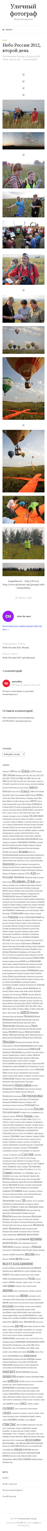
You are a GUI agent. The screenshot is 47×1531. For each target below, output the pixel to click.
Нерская (5, 1055)
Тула (39, 1169)
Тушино (8, 1172)
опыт (19, 1352)
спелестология (32, 1408)
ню (32, 1344)
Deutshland (40, 784)
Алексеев (21, 830)
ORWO (33, 800)
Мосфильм (29, 1042)
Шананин (33, 1206)
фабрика (6, 1436)
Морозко (38, 1037)
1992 (11, 781)
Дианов (32, 913)
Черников (7, 1204)
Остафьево (27, 1076)
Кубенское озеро (38, 979)
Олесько (16, 1073)
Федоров (18, 1179)
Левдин (16, 991)
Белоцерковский (23, 855)
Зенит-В (7, 936)
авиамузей (12, 1234)
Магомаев (13, 1016)
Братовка (39, 860)
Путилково (34, 1099)
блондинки (16, 1250)
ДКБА (4, 910)
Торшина (25, 1166)
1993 (15, 781)
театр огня (38, 1424)
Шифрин (25, 1213)
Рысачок (12, 1116)
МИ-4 (40, 1006)
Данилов (10, 910)
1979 (17, 778)
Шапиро (41, 1207)
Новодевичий (8, 1063)
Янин (35, 1228)
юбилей (34, 1459)
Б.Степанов (39, 842)
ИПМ (23, 943)
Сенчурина (29, 1127)
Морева (32, 1037)
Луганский (7, 1000)
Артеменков (31, 838)
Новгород (26, 1060)
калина (21, 1306)
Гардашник (6, 899)
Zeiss (33, 813)
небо (41, 1341)
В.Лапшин (23, 870)
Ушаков (33, 1176)
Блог (5, 40)
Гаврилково (22, 893)
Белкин (23, 851)
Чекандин (40, 1201)
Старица (15, 1148)
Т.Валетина (37, 1155)
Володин (38, 891)
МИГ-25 (34, 1009)
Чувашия (21, 1207)
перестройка (22, 1362)
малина (10, 1329)
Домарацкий (12, 920)
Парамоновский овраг (18, 1081)
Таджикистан (7, 1161)
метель (38, 1332)
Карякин (11, 961)
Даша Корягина (34, 910)
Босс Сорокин (30, 860)
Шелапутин (36, 1210)
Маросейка (27, 1022)
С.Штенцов (23, 1119)
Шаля (26, 1207)
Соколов (32, 1139)
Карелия (5, 961)
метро (5, 1335)
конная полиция (8, 1315)
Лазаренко (19, 988)
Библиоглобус (39, 855)
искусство (13, 1302)
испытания (39, 1302)
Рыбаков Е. (6, 1116)
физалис (34, 1436)
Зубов (17, 940)
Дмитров (12, 916)
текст (4, 1428)
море (23, 1338)
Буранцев (5, 867)
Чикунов (6, 1207)
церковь (27, 1449)
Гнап (11, 902)
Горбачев (33, 902)
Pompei (29, 804)
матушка (5, 1332)
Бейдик (5, 852)
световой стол (31, 1394)
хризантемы (37, 1446)
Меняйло (13, 1031)
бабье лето (33, 1243)
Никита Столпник (26, 1055)
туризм (33, 1431)
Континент (23, 970)
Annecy (33, 781)
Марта (33, 1022)
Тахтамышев (28, 1161)
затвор (5, 1296)
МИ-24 (10, 1009)
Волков (18, 891)
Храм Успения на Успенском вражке (22, 1197)
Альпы (41, 830)
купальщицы (32, 1318)
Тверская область (10, 1163)
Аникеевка (37, 836)
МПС (18, 1013)
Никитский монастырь (13, 1058)
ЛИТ (9, 987)
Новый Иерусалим (10, 1066)
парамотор (8, 1359)
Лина (25, 994)
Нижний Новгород (14, 1055)
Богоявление (19, 858)
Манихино (8, 1019)
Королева (26, 973)
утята (41, 1433)
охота (5, 1356)
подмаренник (7, 1367)
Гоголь (28, 902)
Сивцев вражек (38, 1133)
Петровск (39, 1089)
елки (5, 1285)
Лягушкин (17, 1003)
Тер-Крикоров (21, 1163)
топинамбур (26, 1428)
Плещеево (8, 1096)
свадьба (22, 1394)
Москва (9, 1041)
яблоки (40, 1459)
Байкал (20, 845)
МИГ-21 (22, 1009)
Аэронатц (22, 842)
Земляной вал (34, 934)
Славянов (6, 1139)
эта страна (24, 1458)
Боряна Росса (21, 860)
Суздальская (12, 1155)
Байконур (32, 845)
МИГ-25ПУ (40, 1009)
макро (5, 1329)
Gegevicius (39, 791)
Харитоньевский (36, 1185)
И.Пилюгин (27, 940)
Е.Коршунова (36, 923)
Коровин (19, 973)
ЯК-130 (30, 1225)
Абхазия (33, 824)
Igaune (33, 795)
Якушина (23, 1228)
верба (12, 1254)
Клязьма (12, 967)
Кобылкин (23, 967)
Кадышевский (19, 955)
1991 (8, 781)
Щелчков (6, 1219)
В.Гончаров (28, 867)
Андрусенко (29, 836)
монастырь (9, 1338)
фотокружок (7, 1446)
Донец (34, 920)
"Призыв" (5, 771)
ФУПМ (6, 1178)
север (33, 1397)
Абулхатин (26, 824)
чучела (18, 1456)
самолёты (13, 1393)
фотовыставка (20, 1440)
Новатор (20, 1060)
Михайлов (18, 1037)
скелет (30, 1399)
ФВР (38, 1176)
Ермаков (25, 928)
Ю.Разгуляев (8, 1225)
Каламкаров (33, 955)
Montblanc (30, 798)
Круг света (11, 979)
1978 (13, 778)
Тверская (36, 1161)
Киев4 (28, 961)
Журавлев (18, 931)
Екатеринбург (35, 926)
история (8, 1306)
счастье (9, 1424)
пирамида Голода (19, 1365)
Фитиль (21, 1182)
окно (32, 1347)
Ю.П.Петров (38, 1222)
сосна (16, 1408)
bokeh (6, 784)
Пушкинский (7, 1102)
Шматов (7, 1215)
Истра (5, 951)
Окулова (10, 1073)
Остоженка (35, 1076)
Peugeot (19, 804)
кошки (40, 1315)
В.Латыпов (31, 870)
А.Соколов (6, 822)
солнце (8, 1408)
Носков (41, 1066)
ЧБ (24, 1200)
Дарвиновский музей (22, 910)
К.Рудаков (32, 952)
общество (7, 1348)
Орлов (15, 1076)
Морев (26, 1037)
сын (17, 1424)
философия (40, 1436)
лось (41, 1322)
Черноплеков (18, 1204)
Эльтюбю (36, 1219)
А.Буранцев (12, 816)
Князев (17, 967)
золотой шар (7, 1299)
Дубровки (11, 923)
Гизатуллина (29, 899)
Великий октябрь (24, 885)
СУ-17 (39, 1119)
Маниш (18, 1019)
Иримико (33, 949)
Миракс (6, 1035)
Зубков (13, 940)
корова (20, 1315)
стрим (5, 1420)
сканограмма (17, 1399)
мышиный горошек (9, 1342)
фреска (25, 1446)
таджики (23, 1424)
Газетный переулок (33, 893)
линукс (20, 1322)
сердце (10, 1399)
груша (32, 1274)
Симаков (28, 1136)
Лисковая (31, 994)
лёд (40, 1326)
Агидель (17, 827)
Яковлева (14, 1228)
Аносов (6, 839)
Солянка (5, 1142)
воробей (17, 1268)
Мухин (16, 1046)
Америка (17, 833)
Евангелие (14, 926)
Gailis (32, 791)
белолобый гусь (27, 1247)
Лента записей (10, 1484)
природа (9, 1376)
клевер (14, 1312)
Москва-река (20, 1042)
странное (38, 1416)
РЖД (34, 1102)
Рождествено (19, 1109)
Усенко (16, 1176)
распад (14, 1384)
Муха (12, 1046)
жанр (11, 1285)
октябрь (5, 1352)
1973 (42, 775)
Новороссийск (27, 1063)
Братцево (9, 863)
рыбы (28, 1391)
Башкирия (36, 848)
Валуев (35, 877)
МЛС (14, 1013)
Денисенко (17, 913)
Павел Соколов (26, 1079)
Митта (27, 1035)
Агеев (12, 827)
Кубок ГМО (6, 982)
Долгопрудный (33, 917)
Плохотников (17, 1096)
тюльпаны (7, 1433)
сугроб (26, 1420)
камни (32, 1306)
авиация (21, 1234)
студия (20, 1419)
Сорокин (12, 1142)
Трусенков (28, 1169)
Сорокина (19, 1142)
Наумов (24, 1052)
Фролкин (13, 1184)
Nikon (4, 801)
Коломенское (8, 970)
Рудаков (23, 1112)
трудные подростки (17, 1431)
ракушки (5, 1384)
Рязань (21, 597)
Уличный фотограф (23, 10)
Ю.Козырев (23, 1222)
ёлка (11, 1462)
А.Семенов (38, 819)
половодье (32, 1367)
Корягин (38, 973)
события (36, 1403)
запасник (38, 1291)
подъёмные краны (19, 1367)
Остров (41, 1076)
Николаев (35, 1058)
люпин (26, 1326)
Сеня (35, 1127)
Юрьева (25, 1225)
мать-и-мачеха (15, 1332)
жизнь (8, 1290)
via (18, 813)
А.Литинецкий (7, 819)
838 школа (19, 775)
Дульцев (17, 923)
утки (37, 1433)
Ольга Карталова (33, 1073)
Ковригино (31, 967)
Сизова (22, 1136)
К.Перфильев (22, 952)
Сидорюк (15, 1136)
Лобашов (7, 997)
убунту (14, 1433)
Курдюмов (7, 985)
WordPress (21, 1523)
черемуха (20, 1452)
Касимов (17, 961)
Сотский (33, 1142)
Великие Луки (23, 881)
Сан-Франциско (38, 1122)
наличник (20, 1341)
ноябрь (28, 1345)
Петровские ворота (9, 1092)
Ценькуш (18, 1201)
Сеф (24, 1133)
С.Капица (36, 1116)
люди (18, 1325)
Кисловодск (24, 964)
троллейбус (6, 1431)
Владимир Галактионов (15, 888)
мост (27, 1338)
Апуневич (13, 839)
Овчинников (6, 1069)
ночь (24, 1345)
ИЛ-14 (41, 940)
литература (29, 1321)
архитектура (10, 1242)
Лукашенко (22, 1000)
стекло (36, 1413)
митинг (20, 1335)
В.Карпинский (15, 870)
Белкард (15, 852)
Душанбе (24, 923)
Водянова (27, 888)
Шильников (16, 1213)
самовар (5, 1394)
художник (7, 1449)
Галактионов (9, 896)
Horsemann (20, 795)
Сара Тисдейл (8, 1125)
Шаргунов (29, 1210)
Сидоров (6, 1136)
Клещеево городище (35, 964)
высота (17, 1270)
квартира (28, 1309)
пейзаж (30, 1358)
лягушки (35, 1326)
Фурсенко (21, 1185)
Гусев (32, 907)
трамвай (34, 1428)
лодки (38, 1322)
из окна (28, 1299)
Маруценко (9, 1025)
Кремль (5, 979)
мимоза (14, 1335)
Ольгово (5, 1076)
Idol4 (27, 795)
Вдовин (9, 882)
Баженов (14, 845)
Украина (29, 1173)
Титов (35, 1163)
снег (23, 1403)
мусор (36, 1338)
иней (5, 1302)
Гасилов (12, 899)
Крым (17, 979)
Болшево (32, 858)
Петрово (32, 1089)
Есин (37, 928)
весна (29, 1253)
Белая (11, 852)
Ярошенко (36, 1231)
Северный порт (19, 1125)
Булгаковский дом (34, 864)
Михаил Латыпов (8, 1037)
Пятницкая (29, 1102)
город (6, 1274)
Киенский (35, 961)
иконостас (36, 1299)
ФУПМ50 (12, 1179)
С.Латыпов (7, 1119)
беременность (7, 1250)
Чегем (35, 1201)
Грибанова (41, 904)
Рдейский (30, 1105)
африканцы (26, 1243)
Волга (5, 890)
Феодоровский (33, 1179)
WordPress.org (9, 1496)
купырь (41, 1318)
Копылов (41, 970)
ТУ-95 (14, 1158)
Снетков (26, 1139)
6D (12, 770)
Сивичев (29, 1133)
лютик (30, 1326)
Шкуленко (31, 1213)
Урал (11, 1176)
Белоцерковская (10, 855)
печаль (30, 1361)
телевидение (11, 1428)
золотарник (32, 1296)
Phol (23, 804)
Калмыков (14, 957)
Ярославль (14, 1231)
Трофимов (7, 1169)
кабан (16, 1306)
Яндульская (30, 1228)
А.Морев (22, 819)
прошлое (20, 1376)
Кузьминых (15, 982)
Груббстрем (7, 907)
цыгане (13, 1453)
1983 (29, 778)
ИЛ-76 (9, 943)
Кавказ (12, 955)
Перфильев (8, 1088)
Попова (21, 1099)
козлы (29, 1312)
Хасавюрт (6, 1187)
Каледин (40, 955)
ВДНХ (27, 873)
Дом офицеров (26, 920)
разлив (39, 1381)
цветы (18, 1449)
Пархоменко (29, 1081)
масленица (27, 1329)
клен (19, 1312)
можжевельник (27, 1335)
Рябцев (19, 1116)
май (42, 1326)
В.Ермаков (36, 867)
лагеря (5, 1322)
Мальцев (29, 1016)
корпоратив (28, 1315)
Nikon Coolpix (13, 801)
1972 (38, 775)
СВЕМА (29, 1119)
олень (10, 1352)
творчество (31, 1424)
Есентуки (33, 928)
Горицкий (40, 902)
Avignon (39, 781)
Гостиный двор (26, 904)
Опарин (10, 1076)
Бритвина (25, 864)
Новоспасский (38, 1063)
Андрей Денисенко (16, 836)
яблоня (6, 1462)
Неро (41, 1052)
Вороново (7, 893)
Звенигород (16, 934)
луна (8, 1326)
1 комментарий (30, 59)
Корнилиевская (12, 973)
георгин (26, 1271)
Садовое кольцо (20, 1122)
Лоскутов (37, 997)
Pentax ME (11, 804)
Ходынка (16, 1190)
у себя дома (30, 1433)
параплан (16, 1359)
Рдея (37, 1105)
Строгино (15, 1150)
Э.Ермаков (13, 1219)
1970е (34, 775)
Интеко (17, 949)
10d (19, 771)
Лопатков (15, 997)
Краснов (30, 976)
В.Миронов (39, 870)
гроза (27, 1274)
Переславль (23, 1085)
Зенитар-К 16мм (17, 937)
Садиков (11, 1122)
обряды (37, 1345)
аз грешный (22, 1238)
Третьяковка (34, 1166)
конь (15, 1315)
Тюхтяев (17, 1172)
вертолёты (20, 1254)
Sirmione (19, 810)
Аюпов (32, 842)
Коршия (31, 973)
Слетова (12, 1139)
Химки (17, 1187)
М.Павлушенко (7, 1006)
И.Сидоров (35, 940)
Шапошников (18, 1209)
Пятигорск (21, 1102)
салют (38, 1391)
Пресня (26, 1099)
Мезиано (5, 1032)
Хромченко (9, 1200)
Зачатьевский (7, 934)
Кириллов (15, 964)
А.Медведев (16, 819)
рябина (33, 1391)
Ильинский (40, 946)
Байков (26, 845)
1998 (28, 781)
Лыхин (5, 1003)
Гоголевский (19, 902)
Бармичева (21, 848)
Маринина (7, 1022)
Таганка (33, 1158)
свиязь (5, 1397)
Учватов (25, 1176)
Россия (38, 1108)
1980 (21, 778)
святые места (25, 1397)
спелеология (23, 1408)
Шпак (20, 1216)
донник (25, 1282)
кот (36, 1315)
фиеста (27, 1436)
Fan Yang (20, 787)
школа (24, 1455)
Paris (5, 804)
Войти (5, 1478)
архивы (36, 1238)
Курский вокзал (31, 985)
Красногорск (39, 976)
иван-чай (15, 1299)
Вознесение (35, 888)
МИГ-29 (10, 1013)
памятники (13, 1355)
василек (35, 1250)
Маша (34, 1025)
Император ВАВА (8, 949)
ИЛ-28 (5, 943)
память (21, 1356)
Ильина (34, 946)
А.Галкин (25, 816)
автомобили (33, 1234)
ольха (15, 1351)
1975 (4, 778)
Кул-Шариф (25, 982)
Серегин (7, 1133)
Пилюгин (18, 1092)
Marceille (7, 798)
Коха (10, 976)
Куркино (15, 985)
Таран (14, 1161)
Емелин (6, 928)
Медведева (16, 1029)
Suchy (4, 813)
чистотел (13, 1456)
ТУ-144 (20, 1158)
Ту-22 (35, 1169)
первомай (6, 1362)
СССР (34, 1119)
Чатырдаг (29, 1201)
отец (41, 1352)
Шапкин (6, 1210)
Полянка (15, 1099)
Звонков (25, 934)
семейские (39, 1397)
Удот (23, 1173)
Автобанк (6, 827)
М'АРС (29, 1003)
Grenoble (6, 795)
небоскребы (7, 1345)
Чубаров (14, 1206)
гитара (39, 1271)
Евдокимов (21, 926)
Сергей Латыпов (17, 1130)
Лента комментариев (13, 1490)
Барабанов (6, 848)
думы (38, 1282)
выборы (6, 1271)
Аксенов (37, 827)
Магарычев (6, 1016)
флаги (4, 1440)
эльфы (14, 1459)
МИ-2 (35, 1006)
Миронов (13, 1034)
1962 (27, 775)
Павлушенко (6, 1081)
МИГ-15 (15, 1009)
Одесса (32, 1069)
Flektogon (7, 791)
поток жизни (22, 1371)
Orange (27, 801)
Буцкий (22, 867)
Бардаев (14, 847)
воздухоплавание (18, 1263)
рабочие (21, 1381)
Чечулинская (29, 1204)
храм (30, 1446)
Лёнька (23, 1003)
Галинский (26, 896)
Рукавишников (35, 1112)
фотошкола (16, 1446)
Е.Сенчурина (7, 926)
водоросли (26, 1259)
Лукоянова (36, 1000)
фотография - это (11, 1443)
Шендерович (7, 1213)
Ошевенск (18, 1079)
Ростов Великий (11, 1112)
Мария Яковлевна (17, 1022)
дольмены (19, 1282)
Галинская (18, 896)
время (37, 1267)
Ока (5, 1072)
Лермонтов (6, 994)
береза (36, 1246)
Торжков (12, 1166)
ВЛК (33, 873)
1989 (4, 781)
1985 (32, 778)
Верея (38, 885)
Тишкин (40, 1163)
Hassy (12, 795)
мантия (15, 1329)
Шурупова (36, 1216)
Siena (14, 810)
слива (42, 1399)
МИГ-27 (5, 1013)
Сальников (28, 1122)
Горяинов (18, 904)
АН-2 (41, 821)
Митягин (34, 1034)
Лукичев (29, 1000)
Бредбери (18, 864)
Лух (41, 1000)
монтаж (18, 1338)
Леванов (11, 991)
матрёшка (38, 1329)
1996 (21, 781)
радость (28, 1381)
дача (5, 1278)
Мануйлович (27, 1020)
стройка (12, 1419)
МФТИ (24, 1012)
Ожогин (39, 1069)
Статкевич (23, 1148)
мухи (41, 1338)
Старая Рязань (7, 1148)
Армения (20, 839)
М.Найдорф (37, 1003)
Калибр (5, 958)
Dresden (5, 787)
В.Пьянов (13, 873)
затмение (11, 1296)
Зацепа (36, 931)
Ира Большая (25, 949)
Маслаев (20, 1026)
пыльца (5, 1381)
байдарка (8, 1246)
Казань (26, 955)
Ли (11, 994)
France (25, 791)
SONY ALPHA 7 (28, 810)
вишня (12, 1258)
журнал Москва (23, 1291)
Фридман (5, 1185)
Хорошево (32, 1191)
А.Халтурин (27, 822)
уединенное (21, 1433)
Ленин (26, 991)
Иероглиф (20, 946)
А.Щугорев (35, 822)
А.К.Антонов (36, 815)
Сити (41, 1136)
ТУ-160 (27, 1158)
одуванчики (20, 1348)
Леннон (30, 991)
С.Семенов (15, 1119)
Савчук (5, 1122)
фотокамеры (37, 1443)
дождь (12, 1282)
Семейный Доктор (38, 1125)
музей (31, 1338)
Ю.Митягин (30, 1222)
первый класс (13, 1362)
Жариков (11, 931)
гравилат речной (20, 1274)
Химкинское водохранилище (29, 1187)
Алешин (28, 830)
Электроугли (28, 1219)
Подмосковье (32, 1095)
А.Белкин (5, 816)
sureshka (17, 681)
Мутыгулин (6, 1046)
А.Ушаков (20, 822)
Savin (10, 810)
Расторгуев (20, 1105)
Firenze (26, 787)
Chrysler (22, 784)
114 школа (38, 771)
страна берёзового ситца (11, 1416)
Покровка (6, 1099)
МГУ (27, 1006)
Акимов (23, 827)
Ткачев (5, 1166)
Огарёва (13, 1069)
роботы (12, 1391)
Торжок (19, 1166)
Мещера (21, 1032)
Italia (39, 794)
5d (9, 771)
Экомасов (20, 1219)
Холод (25, 1191)
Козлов (38, 967)
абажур (5, 1234)
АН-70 (5, 824)
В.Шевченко (21, 873)
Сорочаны (26, 1142)
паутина (23, 1359)
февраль (19, 1436)
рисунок (6, 1391)
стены (42, 1413)
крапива (5, 1318)
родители (18, 1391)
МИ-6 (5, 1009)
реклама (25, 1384)
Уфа (20, 1176)
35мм (25, 771)
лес (9, 1321)
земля (17, 1296)
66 (31, 771)
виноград (5, 1259)
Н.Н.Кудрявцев (38, 1046)
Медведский (35, 1029)
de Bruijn (33, 784)
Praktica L (37, 804)
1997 (25, 781)
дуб (34, 1282)
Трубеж (15, 1169)
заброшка (32, 1291)
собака (30, 1403)
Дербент (27, 913)
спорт (29, 597)
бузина (29, 1250)
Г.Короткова (15, 893)
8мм (15, 771)
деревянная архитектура (17, 1279)
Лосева (29, 997)
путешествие (37, 1376)
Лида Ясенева (16, 994)
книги (24, 1312)
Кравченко (22, 976)
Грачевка (34, 904)
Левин (21, 991)
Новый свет (34, 1066)
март (20, 1329)
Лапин (25, 988)
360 (5, 774)
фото (13, 1440)
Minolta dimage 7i (21, 798)
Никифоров (27, 1058)
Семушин (21, 1127)
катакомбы (19, 1309)
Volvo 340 (27, 812)
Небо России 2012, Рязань (16, 647)
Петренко (19, 1088)
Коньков (33, 970)
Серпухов (14, 1133)
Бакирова (38, 845)
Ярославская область (26, 1231)
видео (37, 1254)
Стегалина (32, 1147)
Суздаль (5, 1155)
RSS (38, 807)
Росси (25, 1109)
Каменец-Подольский (26, 958)
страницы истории (26, 1416)
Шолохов (15, 1216)
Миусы (41, 1035)
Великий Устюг (14, 885)
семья (4, 1399)
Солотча (38, 1139)
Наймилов (7, 1052)
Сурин (19, 1155)
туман (26, 1431)
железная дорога (20, 1286)
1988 (39, 778)
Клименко (6, 967)
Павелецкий (35, 1079)
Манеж (37, 1016)
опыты (24, 1352)
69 (33, 771)
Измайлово (28, 946)
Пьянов (14, 1102)
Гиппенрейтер (40, 899)
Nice (40, 798)
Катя (22, 960)
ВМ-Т (38, 873)
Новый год (23, 1066)
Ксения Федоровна (26, 979)
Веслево (5, 888)
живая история (31, 1286)
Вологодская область (28, 891)
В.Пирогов (6, 873)
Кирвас (9, 964)
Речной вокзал (8, 1109)
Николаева (6, 1060)
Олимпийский (23, 1073)
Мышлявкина (26, 1045)
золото (38, 1296)
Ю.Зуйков (15, 1222)
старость (30, 1413)
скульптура (36, 1399)
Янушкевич (6, 1231)
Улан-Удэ (37, 1173)
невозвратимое (17, 1345)
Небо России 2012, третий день (19, 657)
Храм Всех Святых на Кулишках (13, 1194)
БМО (4, 845)
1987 (35, 778)
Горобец (6, 904)
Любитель (10, 1003)
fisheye (33, 787)
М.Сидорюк (16, 1006)
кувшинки (23, 1318)
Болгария (27, 858)
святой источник (14, 1397)
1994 (18, 781)
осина (37, 1352)
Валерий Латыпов (13, 876)
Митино (21, 1035)
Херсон (12, 1187)
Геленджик (19, 899)
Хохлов (39, 1191)
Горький (12, 904)
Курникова (22, 985)
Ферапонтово (7, 1182)
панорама (30, 1355)
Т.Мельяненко (7, 1158)
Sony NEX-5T (39, 810)
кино (33, 1309)
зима (24, 1295)
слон (4, 1403)
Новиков (32, 1060)
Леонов (37, 991)
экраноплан (7, 1459)
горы (12, 1274)
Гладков (6, 902)
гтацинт (36, 1274)
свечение (41, 1394)
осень (30, 1351)
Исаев (40, 949)
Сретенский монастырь (25, 1145)
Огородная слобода (22, 1069)
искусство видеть (24, 1302)
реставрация (19, 1388)
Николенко (13, 1060)
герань (33, 1271)
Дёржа (29, 923)
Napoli (36, 798)
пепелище (38, 1359)
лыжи (12, 1326)
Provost (17, 807)
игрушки (22, 1299)
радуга (33, 1381)
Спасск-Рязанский (10, 1145)
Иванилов (29, 943)
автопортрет (9, 1239)
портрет (9, 1371)
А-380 (38, 813)
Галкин (34, 896)
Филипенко (14, 1182)
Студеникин (24, 1150)
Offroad (21, 801)
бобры (24, 1250)
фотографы (25, 1443)
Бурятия (11, 867)
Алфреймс (34, 830)
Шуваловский (26, 1216)
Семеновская (13, 1127)
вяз (23, 1271)
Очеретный (8, 1078)
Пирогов (30, 1092)
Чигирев (36, 1204)
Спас (38, 1142)
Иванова (5, 946)
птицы (28, 1376)
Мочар (36, 1042)
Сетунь (20, 1133)
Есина (5, 931)
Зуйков (22, 940)
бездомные (17, 1247)
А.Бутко (18, 816)
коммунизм (36, 1312)
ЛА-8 (4, 988)
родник (23, 1391)
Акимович (29, 827)
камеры (27, 1306)
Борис (15, 860)
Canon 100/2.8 (14, 784)
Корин (4, 973)
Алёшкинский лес (8, 833)
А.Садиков (30, 819)
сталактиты (15, 1413)
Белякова (32, 855)
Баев (8, 845)
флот (8, 1440)
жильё (16, 1291)
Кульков (32, 982)
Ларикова (33, 988)
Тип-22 (30, 1163)
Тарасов (20, 1161)
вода (19, 1258)
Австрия (39, 824)
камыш (38, 1306)
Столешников (7, 1150)
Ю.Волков (7, 1222)
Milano (13, 798)
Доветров (22, 917)
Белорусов (32, 852)
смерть (9, 1403)
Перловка (35, 1085)
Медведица (25, 1029)
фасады (12, 1436)
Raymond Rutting (26, 807)
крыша (15, 1318)
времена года (27, 1267)
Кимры (5, 964)
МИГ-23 (28, 1009)
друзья (30, 1282)
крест (10, 1318)
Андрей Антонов (27, 833)
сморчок (16, 1403)
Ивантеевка (12, 946)
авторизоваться (23, 720)
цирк (33, 1449)
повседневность (32, 1365)
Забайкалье (25, 931)
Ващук (5, 882)
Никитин (36, 1055)
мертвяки (32, 1332)
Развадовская (7, 1105)
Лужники (15, 1000)
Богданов (12, 858)
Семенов (5, 1127)
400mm (11, 775)
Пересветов (9, 1085)
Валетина (28, 877)
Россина (30, 1109)
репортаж (8, 1387)
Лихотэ (38, 994)
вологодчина (9, 1268)
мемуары (25, 1332)
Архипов (13, 842)
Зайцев (31, 931)
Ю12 (15, 1225)
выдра (11, 1271)
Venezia (9, 813)
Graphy (36, 1523)
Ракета (14, 1105)
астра (19, 1243)
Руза (28, 1112)
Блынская (6, 858)
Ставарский (38, 1145)
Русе (41, 1112)
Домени (18, 920)
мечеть (9, 1335)
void (21, 813)
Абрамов (10, 824)
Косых (5, 976)
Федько (24, 1179)
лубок (4, 1326)
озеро (28, 1348)
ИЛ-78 (14, 943)
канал (12, 1309)
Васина (41, 877)
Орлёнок (20, 1076)
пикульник (8, 1364)
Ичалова (13, 952)
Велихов (33, 885)
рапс (10, 1384)
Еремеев (19, 928)
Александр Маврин (10, 830)
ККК (38, 952)
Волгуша (11, 891)
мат (33, 1329)
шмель (34, 1456)
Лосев (22, 997)
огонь (13, 1348)
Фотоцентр (28, 1182)
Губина (22, 907)
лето (15, 1321)
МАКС (22, 1006)
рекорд (31, 1384)
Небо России (33, 1052)
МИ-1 (31, 1006)
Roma (34, 807)
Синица (36, 1136)
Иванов (36, 943)
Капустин (38, 957)
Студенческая (34, 1150)
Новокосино (18, 1063)
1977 (8, 778)
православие (34, 1372)
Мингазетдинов (32, 1031)
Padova (39, 801)
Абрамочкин (18, 824)
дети (31, 1278)
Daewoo (27, 784)
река (19, 1384)
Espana (15, 787)
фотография (33, 1439)
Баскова (29, 848)
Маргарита (35, 1020)
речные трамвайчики (32, 1388)
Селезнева (27, 1125)
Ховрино (7, 1191)
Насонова (16, 1052)
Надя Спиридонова (20, 1049)
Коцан (15, 976)
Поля (10, 1099)
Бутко (17, 867)
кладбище (7, 1312)
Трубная (21, 1169)
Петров (27, 1089)
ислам (32, 1302)
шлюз (30, 1456)
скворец (24, 1399)
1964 (30, 775)
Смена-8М (19, 1139)
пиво (35, 1362)
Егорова (28, 926)
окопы (37, 1348)
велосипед (6, 1254)
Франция (38, 1182)
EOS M (10, 787)
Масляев (27, 1026)
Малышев (20, 1016)
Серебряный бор (31, 1130)
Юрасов (19, 1225)
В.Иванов (6, 870)
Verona (14, 813)
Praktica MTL (8, 807)
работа (13, 1381)
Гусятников (39, 907)
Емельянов (12, 928)
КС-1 (4, 955)
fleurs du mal (16, 791)
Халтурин (28, 1185)
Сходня (27, 1154)
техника (18, 1428)
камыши (6, 1309)
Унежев (6, 1176)
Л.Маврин (40, 985)
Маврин (34, 1012)
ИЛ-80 (18, 943)
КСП (8, 955)
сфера (32, 1419)
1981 (25, 778)
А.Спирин (13, 822)
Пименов (24, 1092)
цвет (12, 1449)
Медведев (7, 1029)
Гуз (27, 907)
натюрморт (32, 1341)
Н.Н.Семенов (7, 1049)
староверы (23, 1413)
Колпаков (17, 970)
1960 (24, 775)
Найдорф (34, 1048)
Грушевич (16, 907)
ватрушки (41, 1250)
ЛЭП (13, 988)
